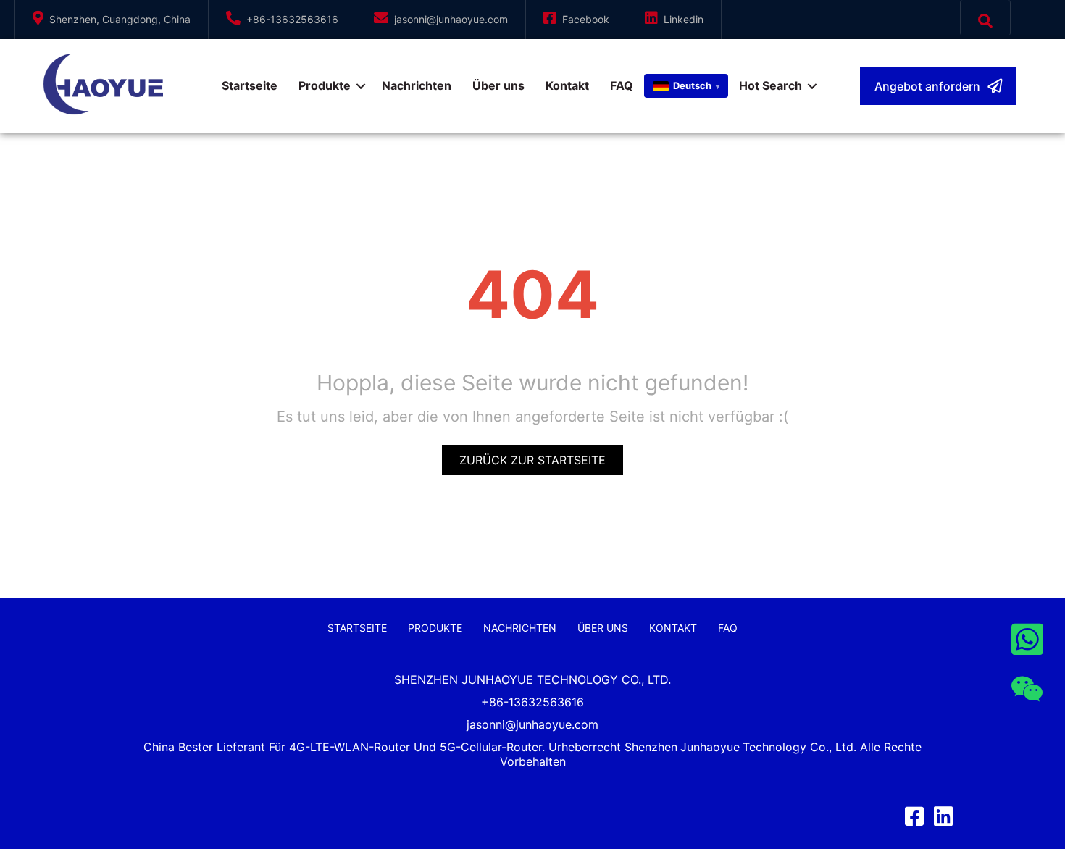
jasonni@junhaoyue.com (451, 19)
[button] (938, 86)
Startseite (249, 85)
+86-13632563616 (292, 19)
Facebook (585, 19)
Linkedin (683, 19)
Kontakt (567, 85)
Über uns (498, 85)
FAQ (621, 85)
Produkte (324, 85)
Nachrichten (416, 85)
